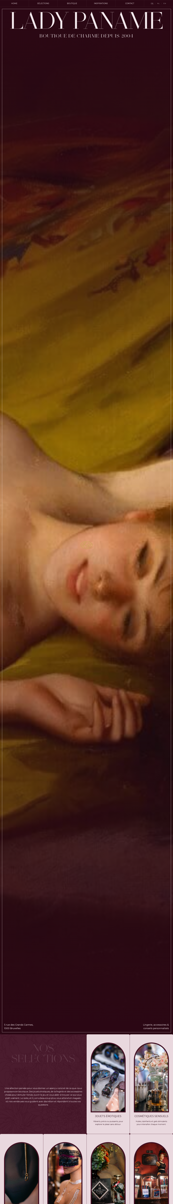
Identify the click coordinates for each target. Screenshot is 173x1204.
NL (158, 3)
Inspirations (101, 3)
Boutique (72, 3)
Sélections (43, 3)
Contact (129, 3)
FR (152, 3)
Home (14, 3)
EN (165, 3)
